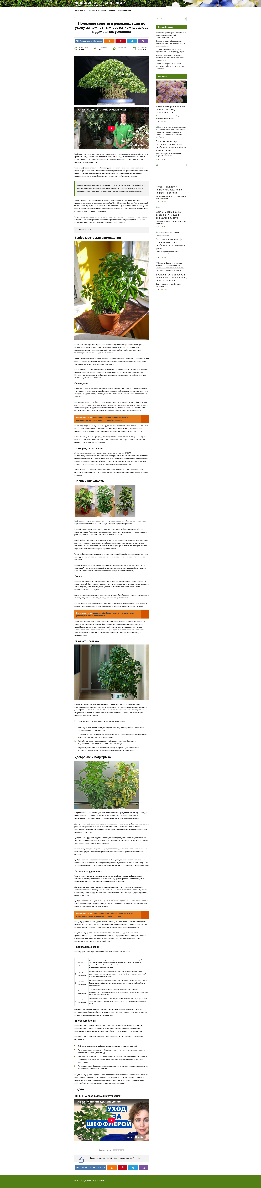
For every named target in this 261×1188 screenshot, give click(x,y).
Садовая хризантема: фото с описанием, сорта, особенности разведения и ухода (170, 243)
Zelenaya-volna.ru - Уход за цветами (99, 2)
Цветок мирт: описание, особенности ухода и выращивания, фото (169, 215)
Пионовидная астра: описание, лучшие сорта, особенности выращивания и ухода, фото (171, 145)
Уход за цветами (124, 11)
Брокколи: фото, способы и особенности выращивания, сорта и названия (171, 277)
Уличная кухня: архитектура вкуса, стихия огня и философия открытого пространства (170, 57)
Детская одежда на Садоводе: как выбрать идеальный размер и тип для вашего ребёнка (170, 43)
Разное (112, 11)
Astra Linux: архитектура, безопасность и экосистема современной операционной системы (171, 35)
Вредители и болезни (97, 11)
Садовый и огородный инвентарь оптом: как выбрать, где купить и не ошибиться (170, 66)
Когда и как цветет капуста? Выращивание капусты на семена (169, 189)
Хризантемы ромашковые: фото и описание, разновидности (170, 109)
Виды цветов (80, 11)
